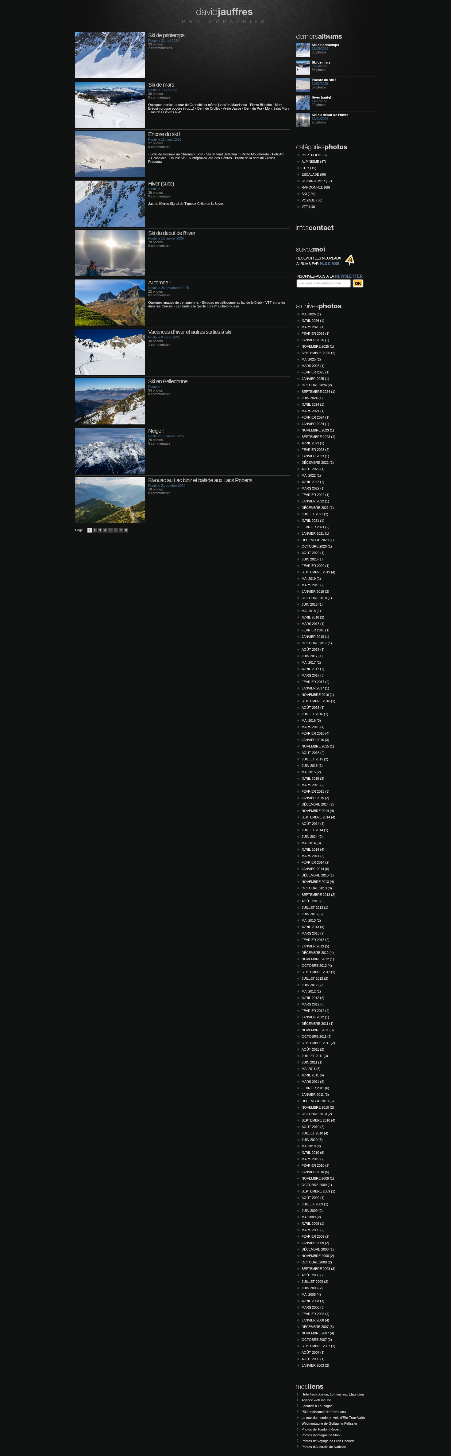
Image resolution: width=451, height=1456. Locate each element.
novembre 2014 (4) (318, 811)
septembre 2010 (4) (318, 1120)
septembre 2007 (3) (318, 1346)
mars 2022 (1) (313, 488)
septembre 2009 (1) (318, 1191)
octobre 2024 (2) (317, 385)
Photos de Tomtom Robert (321, 1429)
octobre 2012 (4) (317, 965)
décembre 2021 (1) (318, 507)
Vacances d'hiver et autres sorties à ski (189, 332)
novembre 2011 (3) (318, 1030)
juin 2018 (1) (312, 604)
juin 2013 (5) (312, 914)
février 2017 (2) (316, 682)
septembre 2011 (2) (318, 1043)
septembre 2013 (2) (318, 894)
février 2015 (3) (316, 791)
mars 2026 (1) (313, 327)
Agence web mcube (316, 1400)
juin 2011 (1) (312, 1062)
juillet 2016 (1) (315, 714)
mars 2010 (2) (313, 1159)
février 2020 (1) (316, 566)
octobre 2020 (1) (317, 546)
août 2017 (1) (313, 649)
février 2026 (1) (316, 333)
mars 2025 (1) (313, 366)
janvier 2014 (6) (315, 869)
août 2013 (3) (313, 901)
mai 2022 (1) (311, 475)
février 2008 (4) (316, 1314)
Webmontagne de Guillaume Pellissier (329, 1423)
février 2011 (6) (315, 1088)
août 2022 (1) (313, 469)
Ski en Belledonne (167, 381)
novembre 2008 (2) (318, 1256)
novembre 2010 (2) (318, 1107)
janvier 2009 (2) (315, 1243)
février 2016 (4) (316, 733)
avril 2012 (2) (313, 998)
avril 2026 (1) (313, 320)
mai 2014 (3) (311, 843)
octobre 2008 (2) (317, 1262)
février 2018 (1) (316, 630)
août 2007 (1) (313, 1352)
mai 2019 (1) (311, 578)
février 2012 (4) (316, 1011)
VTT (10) (308, 207)
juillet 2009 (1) (315, 1204)
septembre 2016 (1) (318, 701)
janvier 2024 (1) (315, 424)
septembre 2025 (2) (318, 353)
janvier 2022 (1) (315, 501)
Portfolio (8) (314, 155)
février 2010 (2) (316, 1165)
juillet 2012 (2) (315, 978)
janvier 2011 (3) (315, 1094)
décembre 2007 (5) (318, 1327)
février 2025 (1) (316, 372)
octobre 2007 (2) (317, 1339)
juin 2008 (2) (312, 1288)
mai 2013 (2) (311, 920)
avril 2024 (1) (313, 404)
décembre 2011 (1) (317, 1023)
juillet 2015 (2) (315, 759)
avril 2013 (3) (313, 927)
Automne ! (159, 282)
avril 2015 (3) (313, 778)
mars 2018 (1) (313, 624)
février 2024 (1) (316, 417)
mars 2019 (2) (313, 585)
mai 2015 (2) (311, 772)
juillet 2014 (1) (315, 830)
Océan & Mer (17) (317, 181)
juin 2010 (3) (312, 1140)
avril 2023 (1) (313, 443)
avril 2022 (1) (313, 482)
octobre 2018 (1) (317, 598)
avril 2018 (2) (313, 617)
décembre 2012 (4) (318, 952)
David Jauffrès (223, 15)
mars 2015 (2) (313, 785)
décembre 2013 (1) (318, 875)
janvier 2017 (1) (315, 688)
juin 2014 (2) (312, 836)
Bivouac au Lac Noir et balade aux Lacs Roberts (200, 480)
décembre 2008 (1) (318, 1249)
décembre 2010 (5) (318, 1101)
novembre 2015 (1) (318, 746)
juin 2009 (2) (312, 1210)
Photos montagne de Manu (321, 1435)
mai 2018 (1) (311, 611)
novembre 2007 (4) (318, 1333)
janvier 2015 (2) (315, 798)
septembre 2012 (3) (318, 972)
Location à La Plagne (317, 1406)
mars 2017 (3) (313, 675)
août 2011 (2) (313, 1049)
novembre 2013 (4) (318, 882)
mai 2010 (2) (311, 1146)
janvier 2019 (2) (315, 591)
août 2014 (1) (313, 824)
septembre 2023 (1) (318, 437)
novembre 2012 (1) (318, 959)
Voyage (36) (312, 200)
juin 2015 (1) (312, 765)
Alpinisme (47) (314, 161)
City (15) (309, 168)
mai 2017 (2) (311, 662)
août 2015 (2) (313, 753)
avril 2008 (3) (313, 1301)
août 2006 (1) (313, 1359)
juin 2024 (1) (312, 398)
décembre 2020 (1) (318, 540)
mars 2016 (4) (313, 727)
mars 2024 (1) (313, 411)
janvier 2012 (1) (315, 1017)
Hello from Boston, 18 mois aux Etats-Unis (333, 1394)
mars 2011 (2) (313, 1081)
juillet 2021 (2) (315, 514)
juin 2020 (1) (312, 559)
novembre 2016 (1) (318, 695)
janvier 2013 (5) (315, 946)
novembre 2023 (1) (318, 430)
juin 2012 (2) (312, 985)
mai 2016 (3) (311, 720)
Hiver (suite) (161, 184)
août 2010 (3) (313, 1127)
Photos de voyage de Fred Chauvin (328, 1441)
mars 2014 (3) (313, 856)
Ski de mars (161, 85)
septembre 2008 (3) (318, 1269)
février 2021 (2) (316, 527)
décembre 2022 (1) (318, 462)
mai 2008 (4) (311, 1294)
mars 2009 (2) (313, 1230)
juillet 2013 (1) (315, 907)
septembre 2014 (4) (318, 817)
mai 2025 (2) (311, 359)
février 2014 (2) (316, 862)
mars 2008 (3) (313, 1307)
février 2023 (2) (316, 449)
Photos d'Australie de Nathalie (324, 1447)
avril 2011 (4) (313, 1075)
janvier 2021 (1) (315, 533)
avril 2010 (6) (313, 1152)
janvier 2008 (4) (315, 1320)
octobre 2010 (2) (317, 1114)
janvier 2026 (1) (315, 340)
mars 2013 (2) (313, 933)
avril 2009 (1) (313, 1223)
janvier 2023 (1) (315, 456)
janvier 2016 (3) (315, 740)
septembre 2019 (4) (318, 572)
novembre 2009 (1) (318, 1178)
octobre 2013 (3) (317, 888)
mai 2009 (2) (311, 1217)
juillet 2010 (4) (315, 1133)
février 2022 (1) (316, 495)
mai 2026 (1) (311, 314)
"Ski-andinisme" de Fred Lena (324, 1412)
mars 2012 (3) (313, 1004)
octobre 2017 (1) (317, 643)
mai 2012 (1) (311, 991)
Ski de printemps (166, 35)
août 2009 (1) (313, 1198)
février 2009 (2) (316, 1236)
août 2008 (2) (313, 1275)
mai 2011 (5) (311, 1069)
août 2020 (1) (313, 553)
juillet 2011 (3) (315, 1056)
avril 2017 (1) (313, 669)
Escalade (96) (314, 174)
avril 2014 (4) (313, 849)
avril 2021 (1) (313, 520)
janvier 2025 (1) (315, 379)
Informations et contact (315, 228)
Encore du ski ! (164, 134)
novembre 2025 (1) (318, 346)
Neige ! (156, 431)
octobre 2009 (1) (317, 1185)
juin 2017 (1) (312, 656)
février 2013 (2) (316, 940)
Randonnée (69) (316, 187)
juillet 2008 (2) (315, 1281)
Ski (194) (309, 194)
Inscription (358, 283)
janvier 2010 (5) (315, 1172)
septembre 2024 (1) (318, 391)
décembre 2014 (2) (318, 804)
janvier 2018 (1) (315, 636)
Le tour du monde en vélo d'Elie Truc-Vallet (333, 1417)
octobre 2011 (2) (317, 1036)
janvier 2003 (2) (315, 1365)
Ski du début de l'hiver (171, 233)
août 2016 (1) (313, 707)
